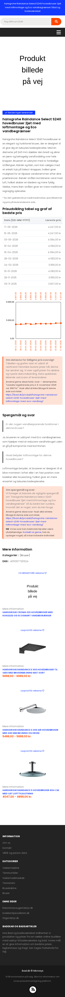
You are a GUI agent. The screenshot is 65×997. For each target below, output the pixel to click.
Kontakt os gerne (32, 532)
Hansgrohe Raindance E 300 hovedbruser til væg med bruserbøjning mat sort (30, 671)
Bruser (6, 893)
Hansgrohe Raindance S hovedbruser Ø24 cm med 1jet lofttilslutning (30, 792)
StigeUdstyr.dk (10, 918)
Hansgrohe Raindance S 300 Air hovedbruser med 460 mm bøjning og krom (30, 731)
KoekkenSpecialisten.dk (15, 913)
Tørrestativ (8, 883)
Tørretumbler (10, 873)
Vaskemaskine (10, 868)
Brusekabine (9, 888)
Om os (6, 842)
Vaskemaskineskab (13, 878)
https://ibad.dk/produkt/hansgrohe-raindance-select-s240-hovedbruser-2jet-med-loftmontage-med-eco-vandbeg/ (32, 398)
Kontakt (7, 848)
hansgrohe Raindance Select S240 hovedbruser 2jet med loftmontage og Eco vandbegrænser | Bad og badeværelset (32, 7)
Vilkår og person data (14, 853)
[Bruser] (25, 555)
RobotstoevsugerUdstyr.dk (17, 908)
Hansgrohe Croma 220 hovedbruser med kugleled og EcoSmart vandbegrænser (27, 614)
